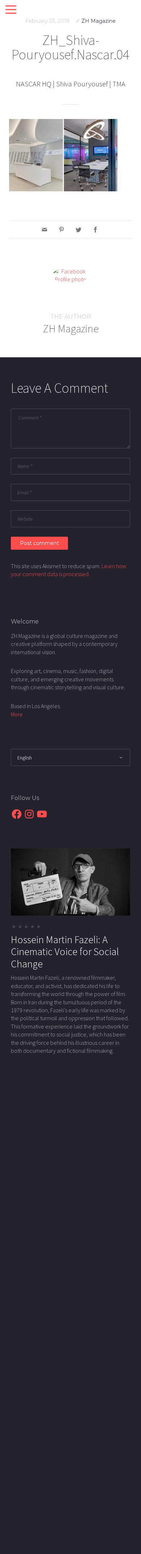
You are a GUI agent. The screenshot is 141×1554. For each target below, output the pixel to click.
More (17, 714)
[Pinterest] (61, 229)
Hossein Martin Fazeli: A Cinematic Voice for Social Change (65, 951)
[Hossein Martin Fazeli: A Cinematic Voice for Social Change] (70, 881)
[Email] (44, 229)
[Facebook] (95, 229)
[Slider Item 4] (38, 926)
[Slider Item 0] (14, 926)
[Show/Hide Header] (11, 10)
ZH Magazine (98, 21)
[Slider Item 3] (32, 926)
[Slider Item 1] (20, 926)
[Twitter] (78, 229)
